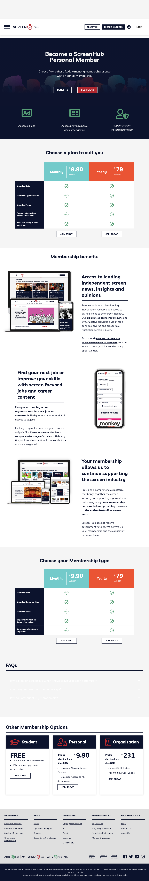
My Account (97, 823)
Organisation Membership (10, 839)
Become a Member (113, 27)
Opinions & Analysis (43, 828)
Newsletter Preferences (102, 833)
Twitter (131, 856)
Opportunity (68, 842)
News (36, 823)
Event (65, 833)
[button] (139, 681)
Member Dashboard (101, 838)
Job (64, 828)
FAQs (123, 823)
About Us (125, 833)
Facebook (125, 857)
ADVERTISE (92, 27)
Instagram (143, 857)
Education (67, 838)
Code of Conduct (114, 857)
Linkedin (137, 857)
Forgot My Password (101, 828)
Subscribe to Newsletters (45, 838)
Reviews (37, 833)
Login (139, 27)
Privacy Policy (92, 857)
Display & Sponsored (72, 823)
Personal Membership (14, 828)
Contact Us (126, 828)
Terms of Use (103, 857)
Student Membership (13, 833)
